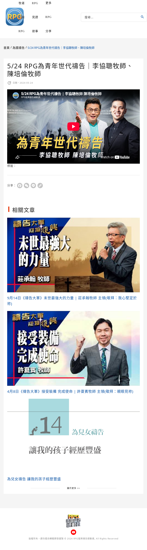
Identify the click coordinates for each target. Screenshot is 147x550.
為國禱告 (19, 47)
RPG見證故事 (35, 17)
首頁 (7, 47)
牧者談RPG (21, 17)
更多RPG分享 (48, 17)
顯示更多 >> (73, 488)
